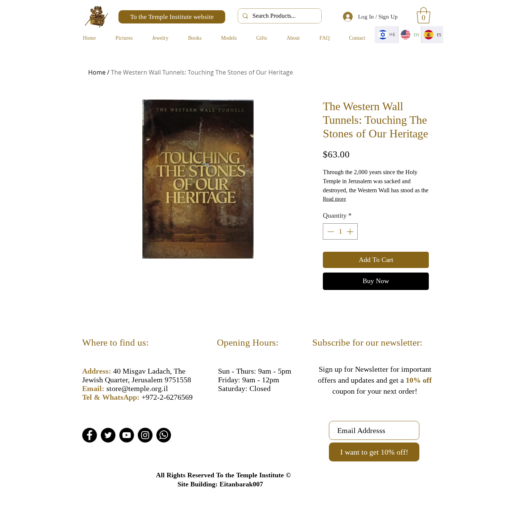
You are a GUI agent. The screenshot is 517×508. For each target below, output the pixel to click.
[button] (423, 15)
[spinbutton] (340, 231)
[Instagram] (145, 435)
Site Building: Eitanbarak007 (220, 484)
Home (97, 72)
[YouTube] (126, 435)
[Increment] (351, 231)
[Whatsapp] (163, 435)
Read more (334, 199)
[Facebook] (89, 435)
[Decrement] (330, 231)
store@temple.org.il (137, 388)
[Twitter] (108, 435)
